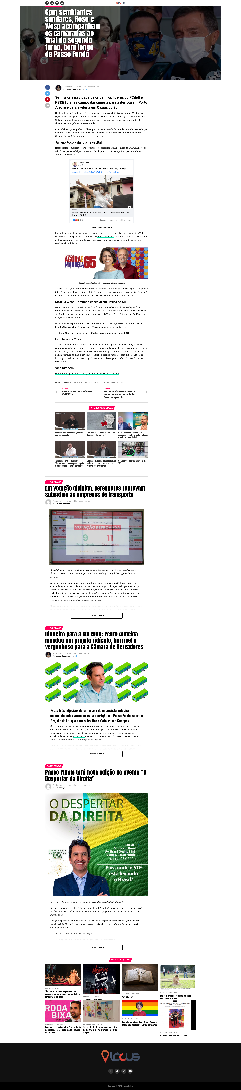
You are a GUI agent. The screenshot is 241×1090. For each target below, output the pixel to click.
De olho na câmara (64, 503)
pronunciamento (105, 236)
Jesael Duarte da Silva (75, 89)
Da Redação (61, 788)
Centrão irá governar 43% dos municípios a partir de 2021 (97, 332)
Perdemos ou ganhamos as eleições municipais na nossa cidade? (87, 373)
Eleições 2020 (76, 383)
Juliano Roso (103, 383)
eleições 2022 (90, 383)
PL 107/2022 (79, 736)
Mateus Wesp (117, 383)
